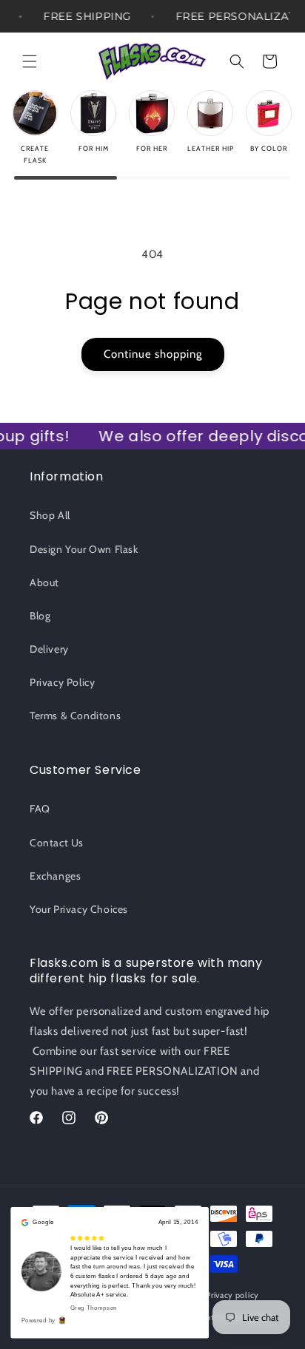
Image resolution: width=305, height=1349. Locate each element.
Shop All (50, 515)
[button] (29, 61)
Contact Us (57, 842)
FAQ (40, 808)
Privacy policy (232, 1295)
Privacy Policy (62, 682)
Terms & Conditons (75, 715)
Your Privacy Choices (79, 909)
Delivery (49, 649)
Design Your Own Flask (84, 549)
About (44, 582)
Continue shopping (153, 354)
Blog (40, 615)
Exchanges (55, 876)
